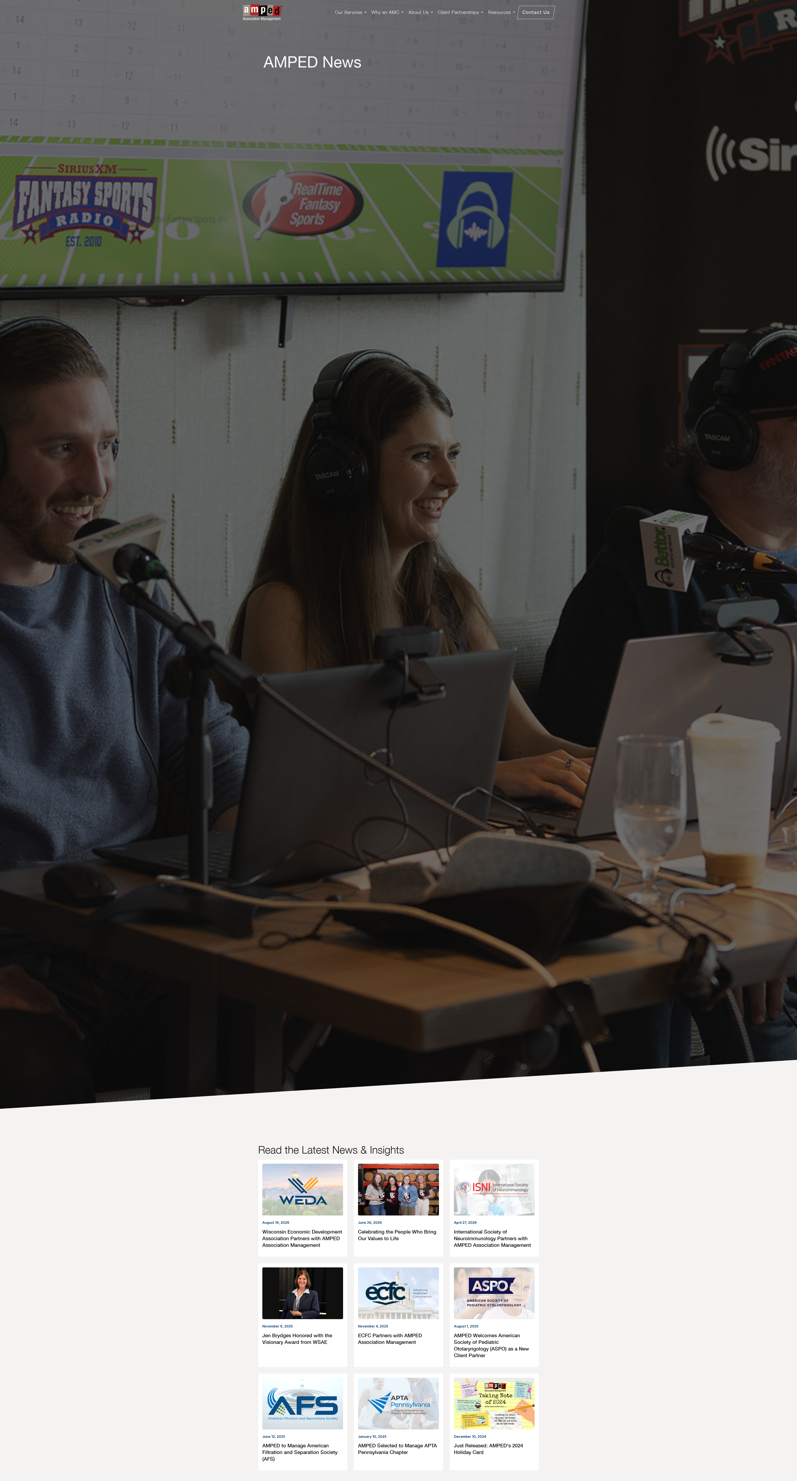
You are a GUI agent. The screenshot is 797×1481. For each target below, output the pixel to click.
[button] (351, 12)
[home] (262, 12)
